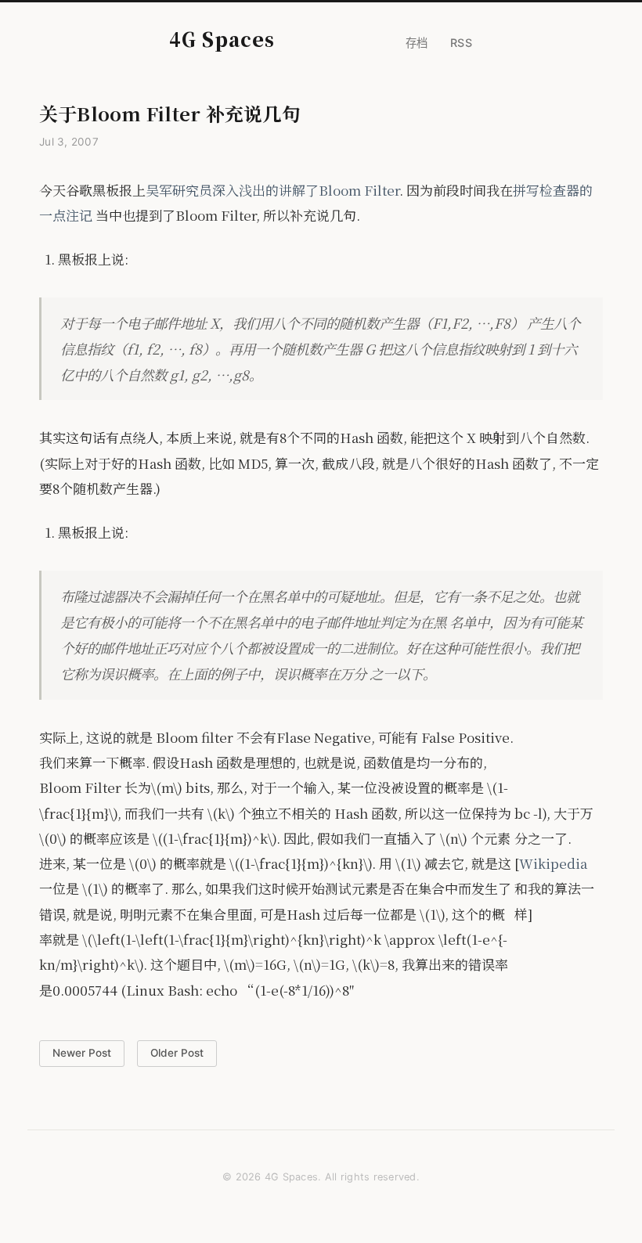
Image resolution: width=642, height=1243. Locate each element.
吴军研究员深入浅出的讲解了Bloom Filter (272, 190)
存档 (417, 42)
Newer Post (81, 1053)
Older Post (177, 1053)
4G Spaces (222, 38)
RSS (461, 42)
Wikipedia (553, 863)
